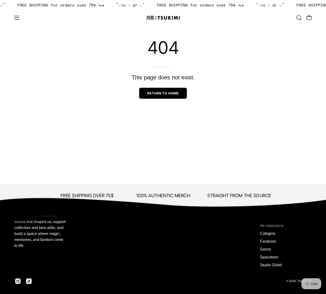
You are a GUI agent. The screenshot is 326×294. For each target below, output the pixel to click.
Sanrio (265, 249)
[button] (299, 18)
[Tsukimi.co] (163, 18)
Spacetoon (269, 257)
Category (267, 233)
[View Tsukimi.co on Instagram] (17, 281)
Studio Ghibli (271, 265)
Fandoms (268, 241)
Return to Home (163, 93)
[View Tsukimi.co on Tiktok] (28, 281)
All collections (272, 225)
